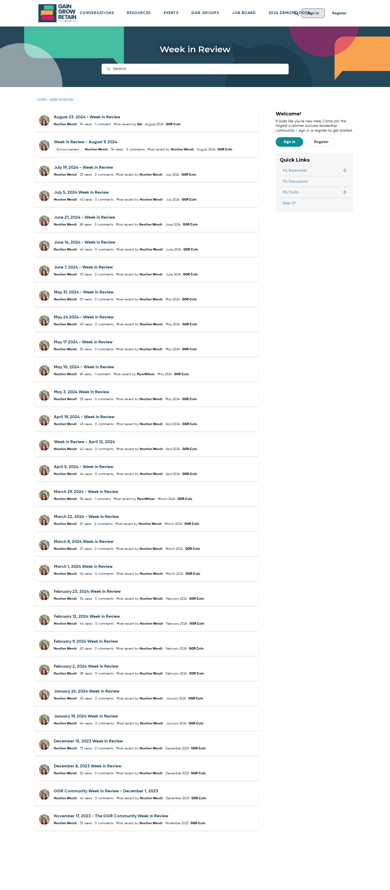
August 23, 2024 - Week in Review (87, 117)
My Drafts (314, 192)
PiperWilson (146, 374)
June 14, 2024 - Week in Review (84, 242)
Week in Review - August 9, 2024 (85, 142)
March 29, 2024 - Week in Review (86, 492)
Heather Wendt (65, 124)
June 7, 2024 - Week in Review (83, 267)
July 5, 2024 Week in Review (81, 193)
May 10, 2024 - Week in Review (84, 367)
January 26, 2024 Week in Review (86, 691)
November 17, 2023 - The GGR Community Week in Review (111, 816)
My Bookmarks (314, 170)
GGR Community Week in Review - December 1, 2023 (106, 791)
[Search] (296, 13)
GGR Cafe (173, 124)
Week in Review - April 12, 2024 (84, 442)
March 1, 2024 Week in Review (83, 567)
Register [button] (321, 142)
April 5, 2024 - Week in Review (83, 467)
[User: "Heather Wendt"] (44, 120)
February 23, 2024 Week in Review (87, 592)
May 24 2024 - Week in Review (84, 317)
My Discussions (295, 181)
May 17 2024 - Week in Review (83, 342)
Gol (139, 124)
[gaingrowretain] (58, 13)
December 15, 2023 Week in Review (88, 741)
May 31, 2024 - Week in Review (84, 292)
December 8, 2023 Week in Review (87, 766)
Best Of (289, 203)
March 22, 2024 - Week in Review (86, 517)
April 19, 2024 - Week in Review (84, 417)
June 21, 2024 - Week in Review (84, 217)
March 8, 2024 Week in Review (83, 542)
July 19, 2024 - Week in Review (83, 168)
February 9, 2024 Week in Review (86, 642)
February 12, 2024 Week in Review (87, 617)
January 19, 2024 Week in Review (86, 716)
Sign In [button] (289, 142)
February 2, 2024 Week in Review (86, 666)
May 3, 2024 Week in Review (81, 392)
